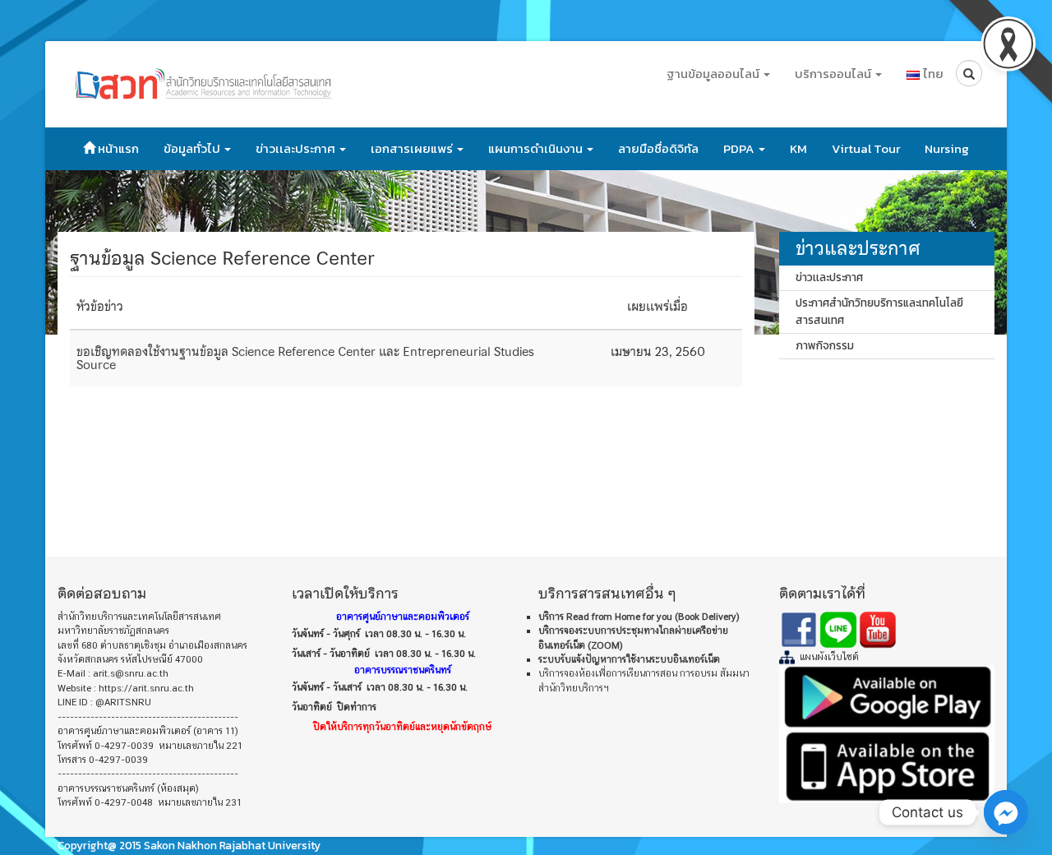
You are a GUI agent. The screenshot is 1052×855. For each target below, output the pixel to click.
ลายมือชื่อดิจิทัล (658, 148)
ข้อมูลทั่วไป (193, 148)
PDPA (740, 148)
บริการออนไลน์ (834, 73)
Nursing (947, 148)
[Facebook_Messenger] (1006, 812)
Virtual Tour (866, 148)
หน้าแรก (117, 148)
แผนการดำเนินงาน (536, 148)
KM (798, 148)
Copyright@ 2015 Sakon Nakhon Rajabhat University (189, 845)
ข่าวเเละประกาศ (297, 148)
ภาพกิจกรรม (825, 345)
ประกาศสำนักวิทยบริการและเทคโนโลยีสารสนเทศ (879, 311)
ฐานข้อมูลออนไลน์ (714, 73)
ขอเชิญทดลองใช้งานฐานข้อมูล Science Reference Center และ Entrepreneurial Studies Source (305, 358)
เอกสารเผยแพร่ (413, 148)
